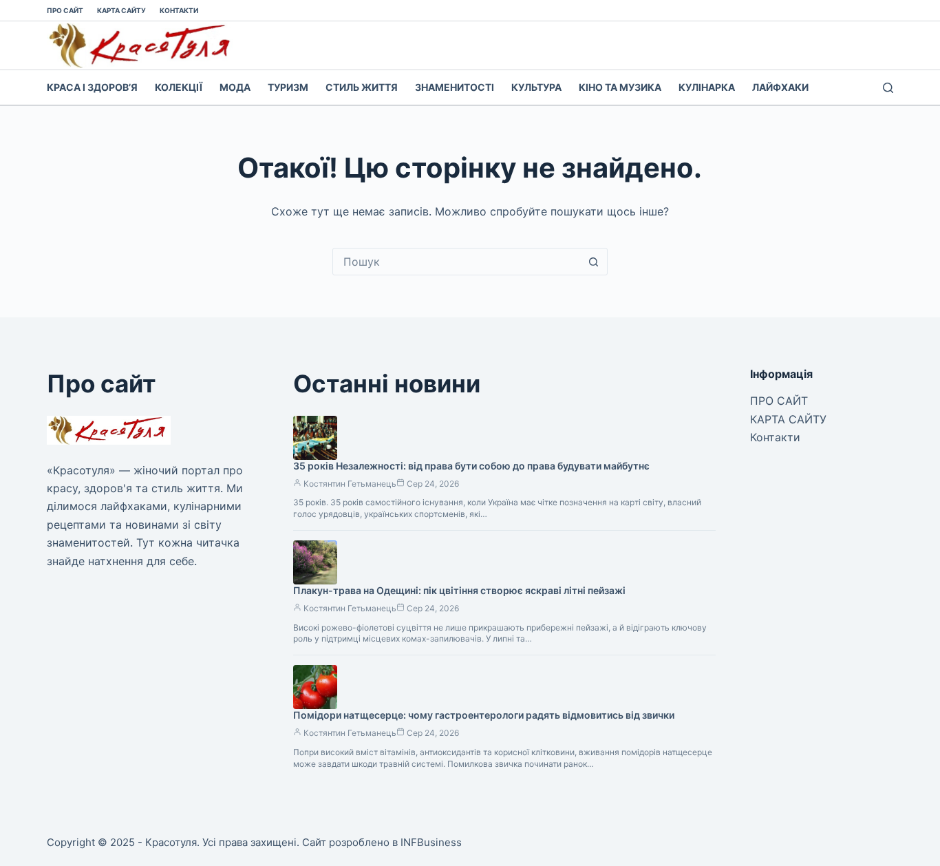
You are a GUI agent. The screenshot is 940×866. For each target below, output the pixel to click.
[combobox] (457, 261)
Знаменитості (454, 87)
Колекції (178, 87)
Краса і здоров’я (92, 87)
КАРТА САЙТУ (121, 10)
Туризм (288, 87)
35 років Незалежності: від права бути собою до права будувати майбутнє (471, 466)
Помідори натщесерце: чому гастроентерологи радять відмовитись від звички (483, 715)
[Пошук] (888, 88)
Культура (536, 87)
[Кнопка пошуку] (594, 262)
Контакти (179, 10)
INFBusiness (431, 842)
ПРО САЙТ (65, 10)
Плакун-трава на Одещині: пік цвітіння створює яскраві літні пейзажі (459, 590)
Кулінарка (707, 87)
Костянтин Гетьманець (349, 483)
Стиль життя (361, 87)
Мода (235, 87)
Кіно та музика (620, 87)
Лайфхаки (780, 87)
